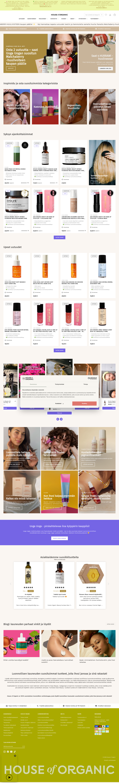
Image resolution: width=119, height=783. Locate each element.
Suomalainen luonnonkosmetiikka (47, 732)
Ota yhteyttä (63, 725)
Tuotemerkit (94, 18)
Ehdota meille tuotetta (84, 727)
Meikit (72, 18)
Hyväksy (84, 403)
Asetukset (58, 403)
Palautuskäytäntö (8, 732)
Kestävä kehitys (25, 725)
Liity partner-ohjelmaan (27, 727)
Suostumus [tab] (33, 384)
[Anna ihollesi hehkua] (59, 492)
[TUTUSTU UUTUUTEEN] (21, 492)
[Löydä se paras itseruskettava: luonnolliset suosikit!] (59, 643)
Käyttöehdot (6, 730)
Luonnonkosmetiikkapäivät (45, 735)
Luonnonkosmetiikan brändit (45, 730)
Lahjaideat (80, 725)
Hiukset (64, 18)
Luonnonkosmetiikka (43, 717)
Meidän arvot (24, 720)
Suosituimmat (31, 18)
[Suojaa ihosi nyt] (97, 492)
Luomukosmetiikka (43, 722)
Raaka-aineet (41, 738)
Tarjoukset (43, 18)
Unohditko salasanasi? (66, 722)
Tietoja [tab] (86, 384)
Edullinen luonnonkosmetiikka (46, 725)
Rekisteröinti (63, 720)
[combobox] (93, 14)
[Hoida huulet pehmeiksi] (59, 448)
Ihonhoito (53, 18)
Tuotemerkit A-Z (82, 717)
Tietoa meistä (24, 717)
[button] (11, 584)
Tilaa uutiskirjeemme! (26, 732)
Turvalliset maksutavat (9, 725)
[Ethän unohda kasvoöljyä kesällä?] (21, 643)
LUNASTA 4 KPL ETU (105, 68)
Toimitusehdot (7, 720)
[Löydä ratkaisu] (97, 448)
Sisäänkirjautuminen (65, 717)
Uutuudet (22, 18)
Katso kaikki (60, 237)
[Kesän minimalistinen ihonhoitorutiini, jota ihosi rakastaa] (97, 643)
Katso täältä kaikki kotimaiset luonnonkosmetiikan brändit (92, 682)
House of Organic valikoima (28, 722)
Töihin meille (24, 735)
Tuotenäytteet (81, 720)
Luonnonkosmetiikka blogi (45, 727)
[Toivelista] (106, 15)
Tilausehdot (6, 722)
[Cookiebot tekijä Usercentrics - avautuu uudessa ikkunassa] (89, 378)
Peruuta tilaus (7, 735)
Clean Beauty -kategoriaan (58, 686)
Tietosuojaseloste (8, 727)
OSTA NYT (11, 68)
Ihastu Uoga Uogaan (59, 538)
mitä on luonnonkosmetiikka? (96, 680)
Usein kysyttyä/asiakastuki (10, 717)
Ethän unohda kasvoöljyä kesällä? (15, 660)
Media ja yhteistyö (25, 730)
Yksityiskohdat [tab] (59, 384)
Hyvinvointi (83, 18)
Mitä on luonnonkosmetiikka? (46, 720)
